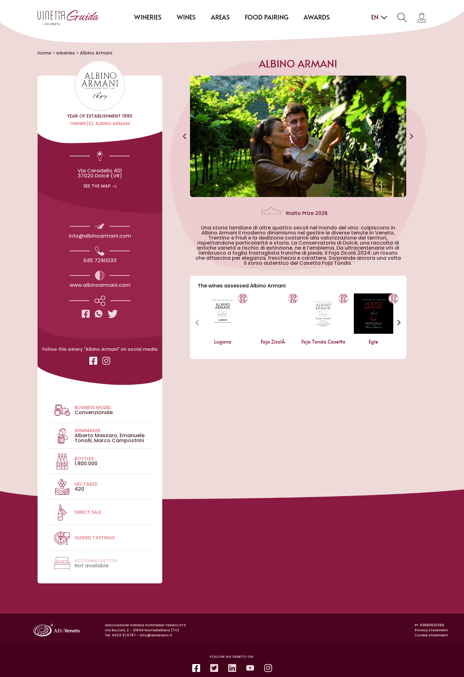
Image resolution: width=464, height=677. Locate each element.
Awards (317, 17)
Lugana (222, 341)
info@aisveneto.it (156, 635)
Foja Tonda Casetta (323, 341)
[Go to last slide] (185, 136)
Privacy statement (431, 630)
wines (186, 17)
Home (44, 53)
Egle (373, 341)
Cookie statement (431, 635)
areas (220, 17)
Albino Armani (96, 53)
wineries (148, 17)
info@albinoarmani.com (100, 236)
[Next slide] (411, 136)
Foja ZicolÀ (273, 341)
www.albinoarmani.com (99, 285)
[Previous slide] (198, 322)
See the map (97, 186)
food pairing (267, 17)
